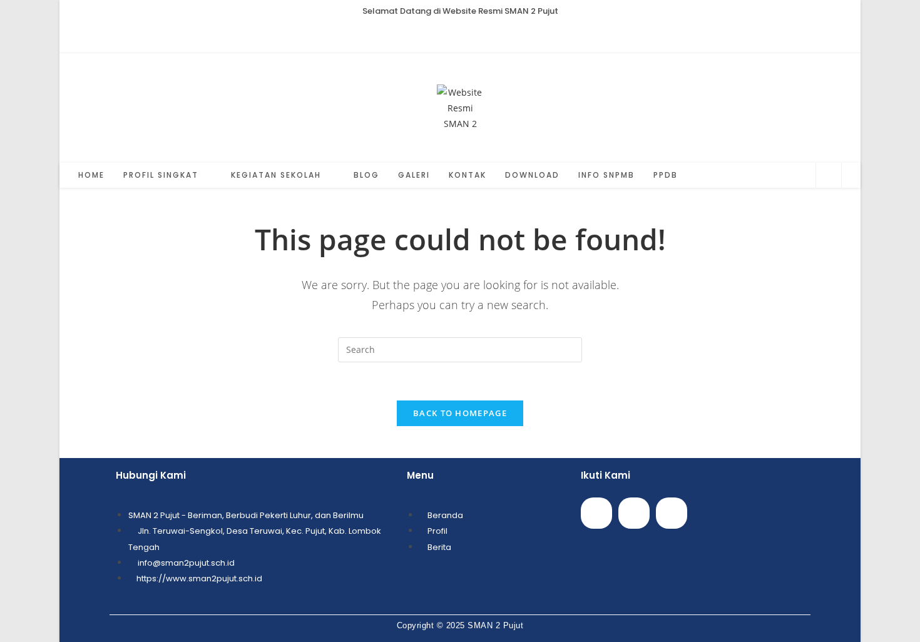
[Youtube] (634, 513)
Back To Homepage (460, 413)
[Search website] (828, 176)
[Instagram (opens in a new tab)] (460, 35)
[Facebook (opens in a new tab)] (446, 35)
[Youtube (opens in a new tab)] (475, 35)
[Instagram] (671, 513)
